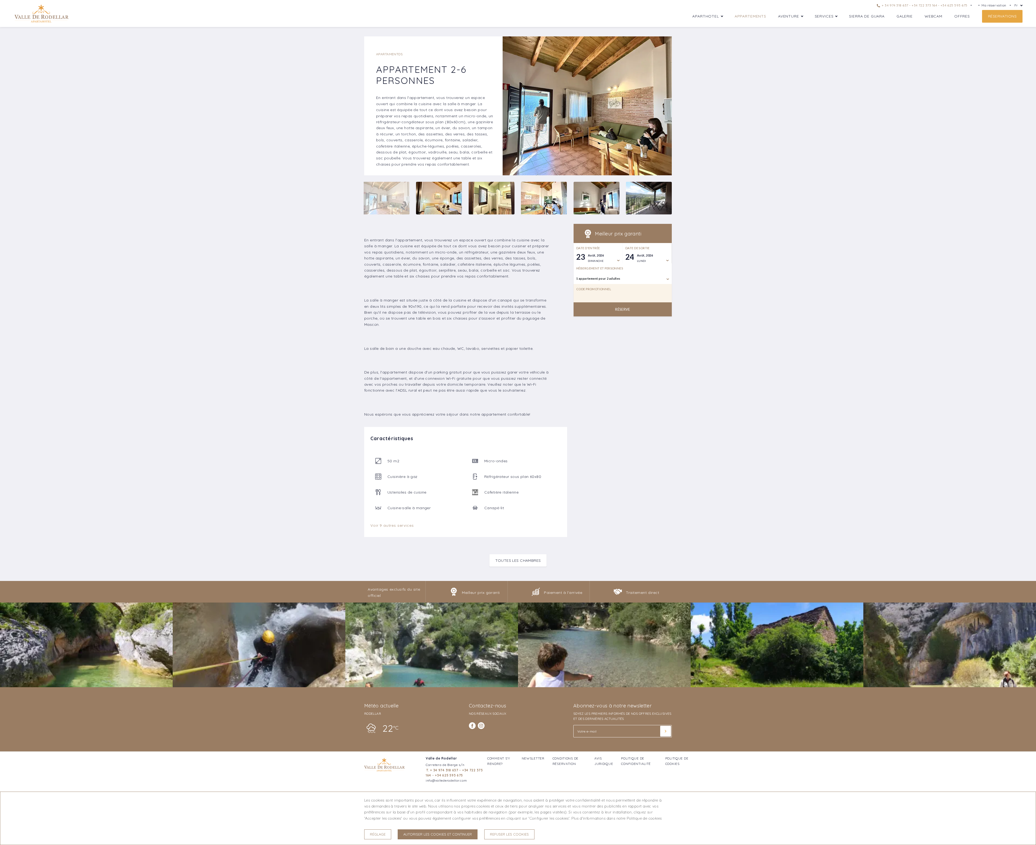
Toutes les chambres (518, 560)
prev (511, 106)
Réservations (1002, 16)
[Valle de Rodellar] (42, 22)
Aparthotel (705, 16)
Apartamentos (389, 54)
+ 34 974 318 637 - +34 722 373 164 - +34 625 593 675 (924, 5)
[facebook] (472, 725)
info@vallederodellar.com (446, 780)
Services (824, 16)
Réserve (622, 309)
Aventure (788, 16)
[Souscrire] (665, 731)
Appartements (750, 16)
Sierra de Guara (867, 16)
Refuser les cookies (509, 834)
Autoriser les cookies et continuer (437, 834)
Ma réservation (994, 5)
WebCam (933, 16)
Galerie (905, 16)
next (664, 106)
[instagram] (481, 725)
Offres (962, 16)
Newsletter (533, 758)
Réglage (378, 834)
